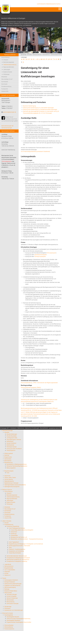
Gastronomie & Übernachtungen (12, 583)
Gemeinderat (7, 459)
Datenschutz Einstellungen (32, 428)
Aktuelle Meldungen (12, 434)
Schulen (6, 522)
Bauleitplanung (8, 462)
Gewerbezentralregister (40, 254)
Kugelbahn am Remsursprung (12, 585)
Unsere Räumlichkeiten (15, 553)
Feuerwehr (7, 571)
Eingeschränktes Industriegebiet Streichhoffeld (19, 622)
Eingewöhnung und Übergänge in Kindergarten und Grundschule (26, 544)
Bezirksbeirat (7, 460)
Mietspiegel (6, 74)
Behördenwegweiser (8, 62)
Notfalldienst (10, 441)
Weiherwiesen (10, 600)
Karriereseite (4, 81)
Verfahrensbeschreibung (9, 64)
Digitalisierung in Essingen (11, 483)
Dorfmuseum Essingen (13, 603)
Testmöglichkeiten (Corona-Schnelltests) (15, 484)
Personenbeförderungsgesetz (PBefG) (31, 387)
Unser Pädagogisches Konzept (17, 528)
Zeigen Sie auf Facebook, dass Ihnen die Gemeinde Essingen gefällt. (10, 119)
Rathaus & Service (37, 54)
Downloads (4, 84)
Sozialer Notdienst (11, 443)
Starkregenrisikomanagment (11, 486)
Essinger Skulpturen (9, 582)
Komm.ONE (58, 428)
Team (10, 547)
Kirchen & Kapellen (11, 596)
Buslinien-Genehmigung (29, 106)
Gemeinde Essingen (7, 430)
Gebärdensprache (51, 4)
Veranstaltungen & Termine (14, 439)
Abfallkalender (10, 445)
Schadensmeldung (6, 86)
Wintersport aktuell (11, 447)
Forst (8, 472)
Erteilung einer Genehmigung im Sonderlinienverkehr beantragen (40, 109)
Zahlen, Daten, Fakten (10, 477)
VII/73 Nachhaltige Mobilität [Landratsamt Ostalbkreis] (35, 151)
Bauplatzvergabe (8, 471)
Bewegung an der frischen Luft (19, 537)
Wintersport (7, 608)
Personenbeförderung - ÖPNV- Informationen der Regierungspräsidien (39, 382)
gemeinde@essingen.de (9, 112)
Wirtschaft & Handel (7, 613)
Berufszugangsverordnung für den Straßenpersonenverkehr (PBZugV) (39, 408)
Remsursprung (10, 601)
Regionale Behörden (8, 67)
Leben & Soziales (6, 521)
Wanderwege (7, 606)
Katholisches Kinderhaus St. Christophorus (18, 559)
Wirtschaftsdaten (8, 625)
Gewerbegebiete (8, 615)
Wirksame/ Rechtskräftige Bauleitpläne (17, 466)
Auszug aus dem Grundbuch (14, 448)
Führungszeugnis (51, 253)
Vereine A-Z (7, 575)
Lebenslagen (6, 69)
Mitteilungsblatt (8, 453)
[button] (59, 8)
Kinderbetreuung (8, 524)
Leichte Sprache (41, 4)
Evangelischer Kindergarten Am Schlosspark (18, 557)
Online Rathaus (5, 57)
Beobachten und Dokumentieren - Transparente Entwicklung (27, 539)
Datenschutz (20, 428)
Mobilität (6, 455)
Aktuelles (6, 432)
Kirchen (6, 573)
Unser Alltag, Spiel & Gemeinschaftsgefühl (22, 530)
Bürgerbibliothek (8, 568)
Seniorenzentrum (8, 566)
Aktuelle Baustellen (12, 436)
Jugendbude (7, 564)
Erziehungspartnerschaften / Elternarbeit (19, 545)
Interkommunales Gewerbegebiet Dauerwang (18, 618)
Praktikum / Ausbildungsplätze (17, 549)
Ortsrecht (5, 60)
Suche (58, 4)
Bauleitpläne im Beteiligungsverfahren (17, 464)
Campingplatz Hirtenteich (11, 580)
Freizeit (4, 578)
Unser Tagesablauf (14, 542)
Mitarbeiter (4, 76)
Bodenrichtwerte (7, 72)
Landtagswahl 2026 (12, 437)
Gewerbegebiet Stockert (13, 617)
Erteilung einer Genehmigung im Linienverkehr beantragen (38, 107)
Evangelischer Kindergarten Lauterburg (17, 561)
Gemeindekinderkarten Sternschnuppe (17, 556)
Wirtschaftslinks (8, 627)
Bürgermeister (8, 457)
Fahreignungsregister (40, 256)
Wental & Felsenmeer (12, 598)
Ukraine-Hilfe (4, 91)
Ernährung (13, 533)
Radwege (6, 589)
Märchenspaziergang (10, 587)
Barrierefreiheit (44, 428)
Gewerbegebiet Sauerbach (13, 620)
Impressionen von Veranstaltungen (13, 610)
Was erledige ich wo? (6, 79)
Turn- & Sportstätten (9, 569)
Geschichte (7, 475)
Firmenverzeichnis (9, 629)
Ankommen (14, 532)
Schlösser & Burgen (12, 594)
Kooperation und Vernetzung (16, 551)
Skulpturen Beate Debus (10, 591)
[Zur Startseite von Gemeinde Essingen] (5, 9)
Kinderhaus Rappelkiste (13, 526)
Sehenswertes (8, 592)
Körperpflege (14, 535)
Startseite (29, 54)
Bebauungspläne (11, 468)
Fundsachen (4, 89)
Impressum (13, 428)
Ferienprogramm (11, 450)
